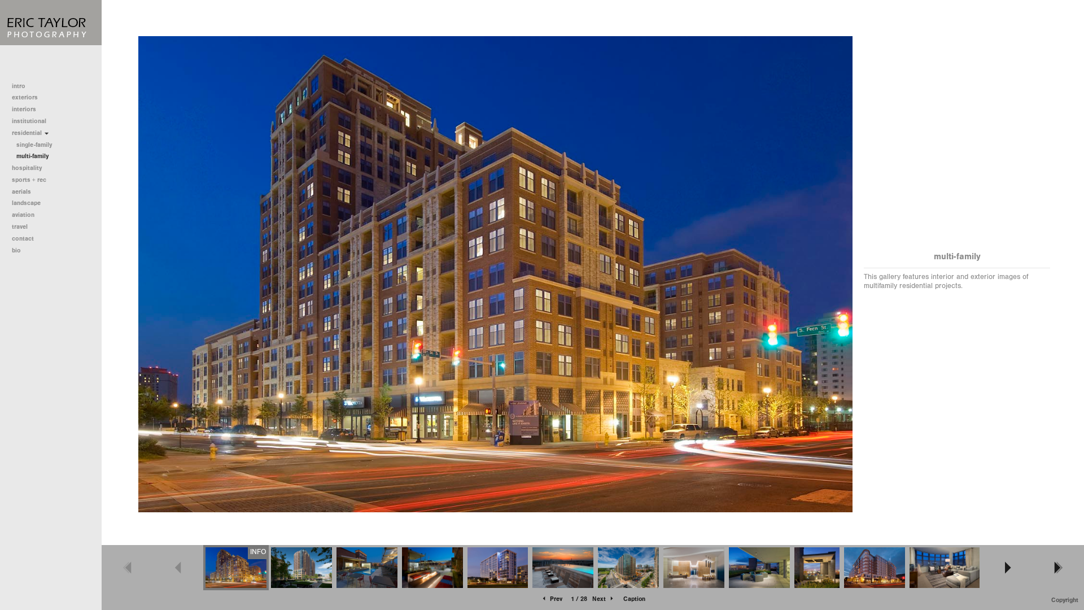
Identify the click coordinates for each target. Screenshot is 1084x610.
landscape (26, 203)
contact (23, 238)
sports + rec (29, 180)
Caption (634, 599)
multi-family (32, 156)
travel (20, 226)
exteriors (25, 97)
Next (599, 599)
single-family (34, 145)
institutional (30, 121)
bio (16, 250)
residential (27, 133)
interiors (24, 109)
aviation (23, 215)
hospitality (27, 168)
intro (18, 86)
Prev (555, 599)
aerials (21, 191)
